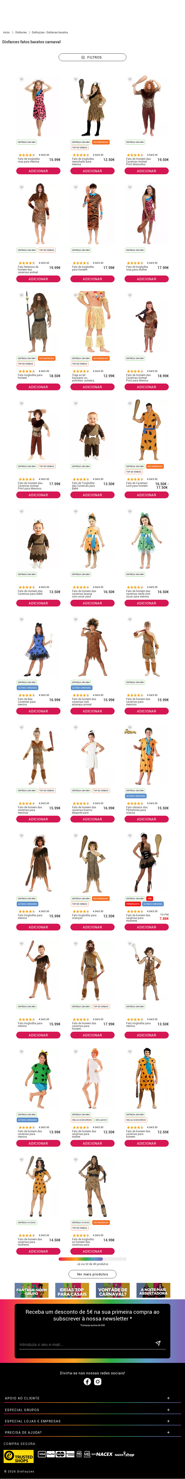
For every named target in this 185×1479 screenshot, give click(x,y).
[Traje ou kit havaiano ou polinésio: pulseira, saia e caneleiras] (75, 296)
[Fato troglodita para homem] (20, 296)
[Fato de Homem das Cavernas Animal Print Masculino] (129, 80)
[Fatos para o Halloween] (153, 1296)
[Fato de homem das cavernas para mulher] (75, 1052)
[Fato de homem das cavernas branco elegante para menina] (75, 728)
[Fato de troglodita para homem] (75, 188)
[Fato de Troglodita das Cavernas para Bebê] (75, 404)
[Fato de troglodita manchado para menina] (75, 80)
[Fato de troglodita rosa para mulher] (129, 188)
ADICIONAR (38, 171)
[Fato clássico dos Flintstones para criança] (129, 728)
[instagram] (97, 1382)
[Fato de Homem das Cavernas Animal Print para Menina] (129, 296)
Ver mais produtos (92, 1274)
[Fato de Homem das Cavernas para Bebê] (20, 512)
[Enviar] (158, 1344)
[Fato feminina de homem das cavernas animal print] (20, 188)
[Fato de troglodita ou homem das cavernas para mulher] (75, 1160)
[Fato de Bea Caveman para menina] (20, 620)
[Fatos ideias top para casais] (72, 1296)
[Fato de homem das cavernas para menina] (20, 1052)
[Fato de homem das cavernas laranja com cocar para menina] (75, 512)
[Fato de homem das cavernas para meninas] (20, 728)
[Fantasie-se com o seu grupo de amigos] (32, 1296)
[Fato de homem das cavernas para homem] (75, 944)
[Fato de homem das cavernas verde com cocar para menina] (129, 512)
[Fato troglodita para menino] (20, 944)
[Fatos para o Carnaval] (113, 1296)
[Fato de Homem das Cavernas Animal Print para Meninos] (20, 404)
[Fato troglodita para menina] (20, 836)
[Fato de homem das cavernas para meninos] (129, 620)
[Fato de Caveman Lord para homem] (129, 404)
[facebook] (87, 1382)
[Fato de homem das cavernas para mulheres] (129, 836)
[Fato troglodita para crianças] (75, 836)
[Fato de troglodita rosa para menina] (20, 80)
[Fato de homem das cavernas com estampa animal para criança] (75, 620)
